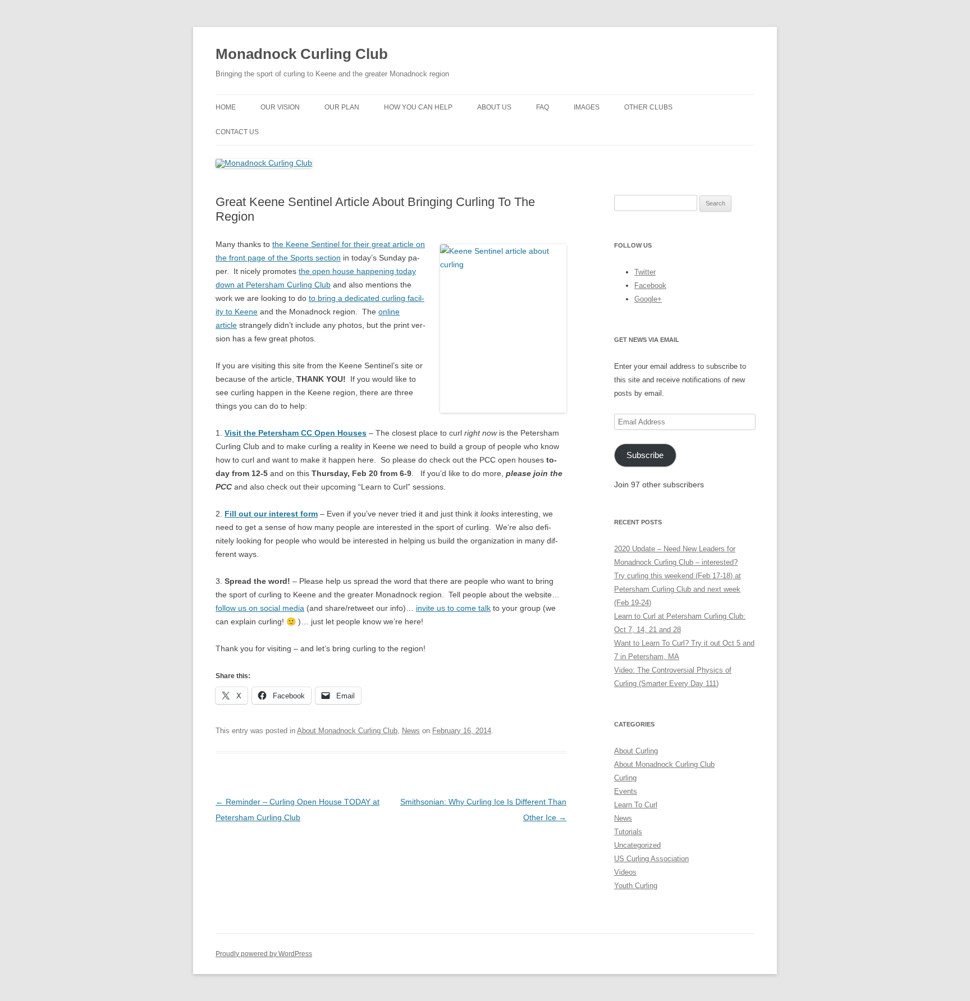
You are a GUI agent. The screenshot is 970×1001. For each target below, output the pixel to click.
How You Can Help (418, 107)
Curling (625, 778)
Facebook (650, 285)
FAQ (542, 107)
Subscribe (645, 455)
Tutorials (628, 832)
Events (625, 791)
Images (587, 107)
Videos (625, 872)
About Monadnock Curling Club (347, 730)
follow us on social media (260, 608)
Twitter (645, 272)
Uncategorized (637, 845)
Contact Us (237, 132)
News (411, 730)
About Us (494, 107)
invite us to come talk (453, 608)
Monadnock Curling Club (302, 53)
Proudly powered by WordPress (264, 954)
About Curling (636, 751)
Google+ (648, 299)
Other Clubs (648, 107)
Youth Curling (635, 885)
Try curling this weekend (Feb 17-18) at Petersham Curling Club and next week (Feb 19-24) (677, 589)
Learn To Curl (635, 805)
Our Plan (341, 107)
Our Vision (280, 107)
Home (226, 107)
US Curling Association (651, 858)
